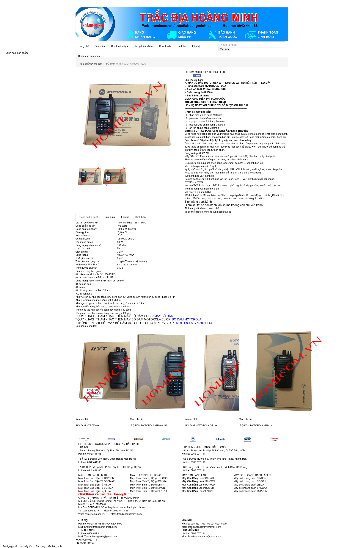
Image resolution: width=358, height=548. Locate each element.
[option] (127, 115)
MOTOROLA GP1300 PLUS (194, 323)
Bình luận (140, 217)
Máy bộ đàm (95, 63)
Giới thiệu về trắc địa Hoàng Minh (105, 494)
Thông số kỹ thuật (88, 217)
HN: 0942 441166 (85, 542)
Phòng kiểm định (143, 46)
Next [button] (177, 115)
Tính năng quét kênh (198, 201)
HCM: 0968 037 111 (86, 539)
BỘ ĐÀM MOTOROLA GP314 (256, 425)
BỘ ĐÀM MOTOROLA (186, 319)
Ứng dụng (109, 217)
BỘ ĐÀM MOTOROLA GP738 (201, 425)
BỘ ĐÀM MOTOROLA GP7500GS (149, 425)
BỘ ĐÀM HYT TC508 (87, 425)
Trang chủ (83, 46)
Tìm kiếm (225, 49)
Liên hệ (196, 46)
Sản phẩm (100, 46)
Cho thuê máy (118, 46)
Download (164, 46)
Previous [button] (77, 115)
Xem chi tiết (82, 419)
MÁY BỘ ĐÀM (163, 316)
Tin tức (181, 46)
